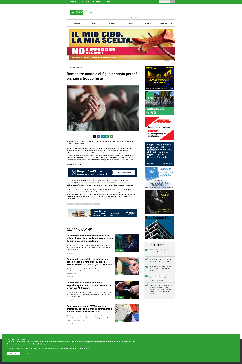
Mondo (130, 23)
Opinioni (148, 23)
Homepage (76, 23)
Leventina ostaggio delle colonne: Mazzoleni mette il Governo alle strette (160, 268)
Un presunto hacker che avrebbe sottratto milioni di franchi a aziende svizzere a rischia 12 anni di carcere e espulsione (90, 238)
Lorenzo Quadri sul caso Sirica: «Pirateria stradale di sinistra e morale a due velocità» (159, 278)
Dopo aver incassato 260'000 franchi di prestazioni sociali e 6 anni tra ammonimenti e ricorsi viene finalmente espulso (89, 309)
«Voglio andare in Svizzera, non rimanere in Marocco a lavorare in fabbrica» (160, 252)
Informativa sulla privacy (36, 344)
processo (70, 204)
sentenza (78, 204)
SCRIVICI (107, 2)
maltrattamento (87, 204)
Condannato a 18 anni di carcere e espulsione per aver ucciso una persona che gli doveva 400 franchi (89, 285)
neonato (96, 204)
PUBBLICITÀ (74, 2)
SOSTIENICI (85, 2)
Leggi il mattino (166, 23)
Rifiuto (25, 353)
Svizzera (112, 23)
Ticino (94, 23)
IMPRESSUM (97, 2)
